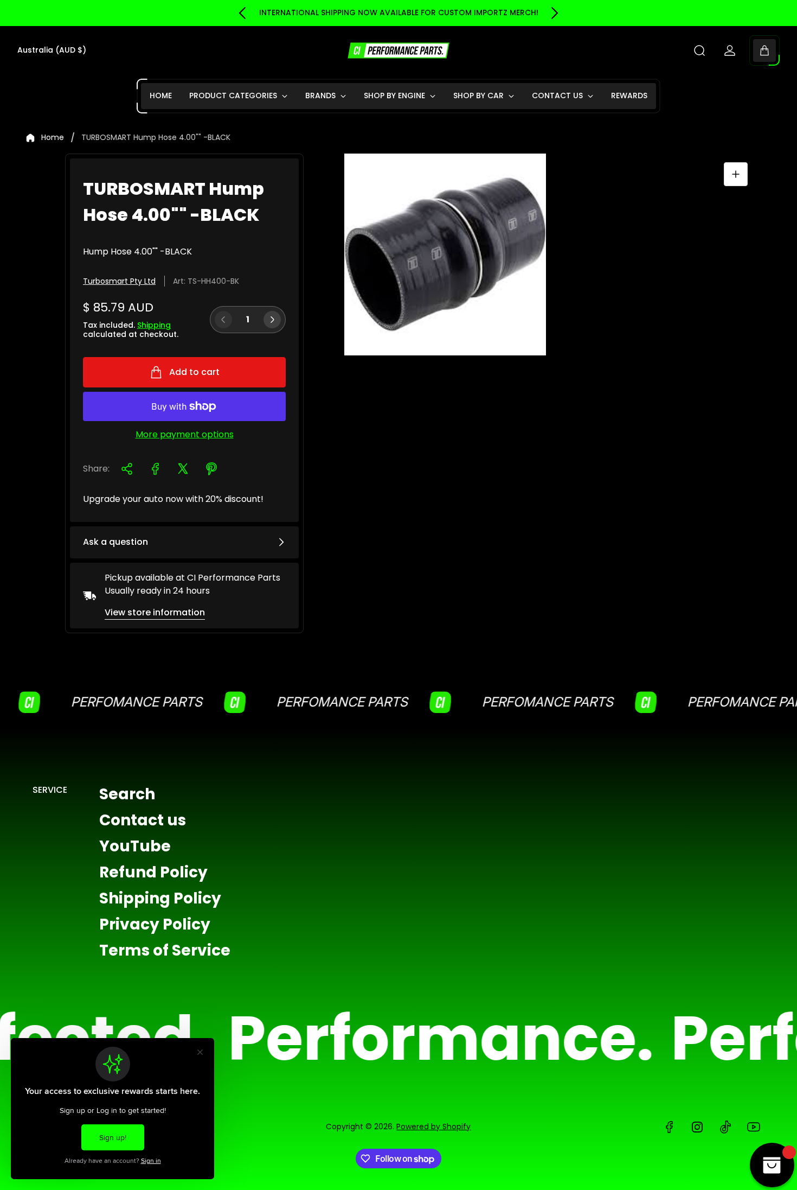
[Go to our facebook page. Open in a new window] (669, 1127)
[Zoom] (736, 174)
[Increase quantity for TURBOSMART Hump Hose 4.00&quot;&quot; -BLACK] (272, 319)
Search (127, 794)
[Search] (699, 50)
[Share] (127, 469)
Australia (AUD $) (51, 50)
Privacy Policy (154, 924)
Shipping (154, 325)
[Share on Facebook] (155, 469)
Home (52, 138)
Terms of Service (164, 950)
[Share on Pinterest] (211, 469)
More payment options (185, 435)
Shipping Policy (160, 898)
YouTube (135, 846)
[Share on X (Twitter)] (183, 469)
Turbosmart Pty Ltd (119, 281)
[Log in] (730, 50)
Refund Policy (153, 872)
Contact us (142, 820)
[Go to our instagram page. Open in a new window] (697, 1127)
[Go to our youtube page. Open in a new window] (753, 1127)
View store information (155, 612)
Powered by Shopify (433, 1126)
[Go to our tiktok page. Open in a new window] (725, 1127)
